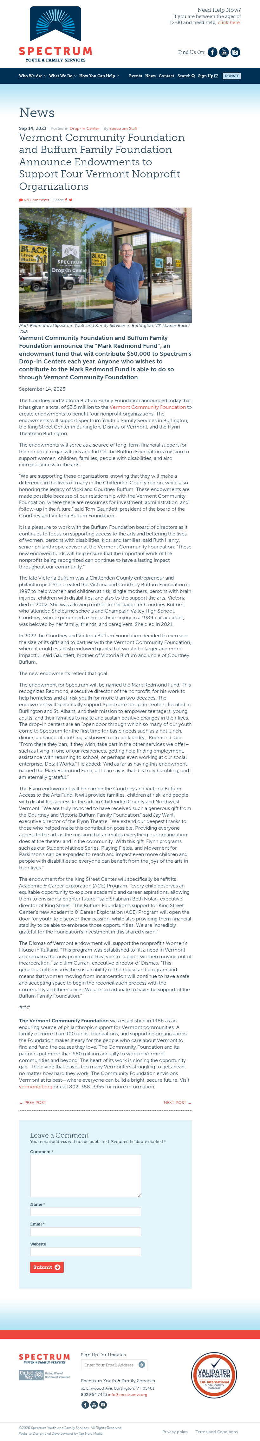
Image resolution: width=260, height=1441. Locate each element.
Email (37, 1224)
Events (135, 76)
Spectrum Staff (123, 128)
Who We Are (30, 76)
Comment (42, 1151)
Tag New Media (91, 1433)
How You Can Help (97, 76)
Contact (166, 76)
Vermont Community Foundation (148, 407)
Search (185, 76)
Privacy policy (175, 1431)
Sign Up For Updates (103, 1355)
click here (229, 22)
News (150, 76)
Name (37, 1204)
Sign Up (206, 76)
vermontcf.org (35, 1087)
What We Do (61, 76)
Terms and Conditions (217, 1431)
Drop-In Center (84, 128)
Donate (232, 76)
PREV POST (32, 1102)
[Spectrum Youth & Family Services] (55, 33)
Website (38, 1244)
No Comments (36, 200)
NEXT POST (178, 1102)
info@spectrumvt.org (127, 1394)
